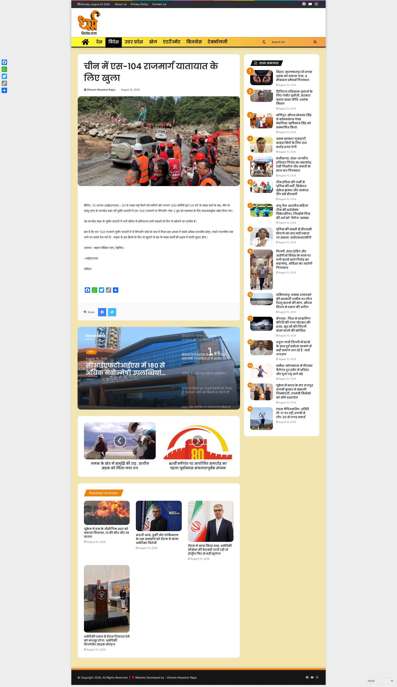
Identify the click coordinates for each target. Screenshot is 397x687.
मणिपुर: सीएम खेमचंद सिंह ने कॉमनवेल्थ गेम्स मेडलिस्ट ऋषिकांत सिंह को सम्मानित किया (294, 121)
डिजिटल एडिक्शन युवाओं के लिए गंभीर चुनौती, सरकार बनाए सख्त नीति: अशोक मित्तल (294, 98)
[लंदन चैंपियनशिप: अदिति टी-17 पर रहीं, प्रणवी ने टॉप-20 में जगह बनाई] (261, 418)
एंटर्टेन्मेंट (172, 42)
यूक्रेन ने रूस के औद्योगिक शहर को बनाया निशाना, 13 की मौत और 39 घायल (106, 533)
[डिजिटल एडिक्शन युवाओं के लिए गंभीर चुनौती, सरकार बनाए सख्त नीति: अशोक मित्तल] (261, 96)
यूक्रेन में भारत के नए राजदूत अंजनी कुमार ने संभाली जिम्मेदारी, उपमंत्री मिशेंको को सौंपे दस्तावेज (294, 391)
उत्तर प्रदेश (134, 42)
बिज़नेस (194, 42)
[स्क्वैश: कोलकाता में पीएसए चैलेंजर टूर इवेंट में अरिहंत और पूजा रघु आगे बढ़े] (261, 371)
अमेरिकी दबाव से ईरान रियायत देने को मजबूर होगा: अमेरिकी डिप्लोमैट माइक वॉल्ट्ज (107, 640)
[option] (159, 368)
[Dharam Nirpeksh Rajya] (89, 22)
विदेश (113, 42)
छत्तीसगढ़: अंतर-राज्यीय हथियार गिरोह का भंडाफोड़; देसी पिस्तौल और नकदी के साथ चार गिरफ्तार (294, 164)
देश (99, 42)
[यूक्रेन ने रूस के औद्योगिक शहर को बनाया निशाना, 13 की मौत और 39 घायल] (107, 513)
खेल (153, 42)
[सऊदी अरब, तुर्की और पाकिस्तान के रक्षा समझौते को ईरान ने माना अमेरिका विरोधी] (159, 516)
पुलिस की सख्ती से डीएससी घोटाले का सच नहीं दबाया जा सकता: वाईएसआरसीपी (294, 233)
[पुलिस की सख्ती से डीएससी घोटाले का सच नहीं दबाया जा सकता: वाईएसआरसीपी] (261, 237)
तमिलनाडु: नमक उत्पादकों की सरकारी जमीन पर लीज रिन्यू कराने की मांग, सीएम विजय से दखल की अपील (294, 301)
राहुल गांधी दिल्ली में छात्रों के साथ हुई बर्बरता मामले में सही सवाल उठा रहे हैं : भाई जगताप (294, 348)
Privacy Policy (139, 4)
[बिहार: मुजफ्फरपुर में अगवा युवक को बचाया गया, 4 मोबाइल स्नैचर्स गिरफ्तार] (261, 77)
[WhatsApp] (4, 69)
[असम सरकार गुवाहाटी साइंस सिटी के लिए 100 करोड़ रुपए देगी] (261, 145)
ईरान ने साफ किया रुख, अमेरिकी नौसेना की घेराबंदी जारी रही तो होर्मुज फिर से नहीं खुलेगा (210, 550)
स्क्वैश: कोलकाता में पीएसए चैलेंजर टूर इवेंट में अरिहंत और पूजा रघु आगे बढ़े (294, 370)
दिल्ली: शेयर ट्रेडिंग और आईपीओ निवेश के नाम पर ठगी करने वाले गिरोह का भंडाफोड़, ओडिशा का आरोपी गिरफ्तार (294, 259)
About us (121, 4)
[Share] (4, 90)
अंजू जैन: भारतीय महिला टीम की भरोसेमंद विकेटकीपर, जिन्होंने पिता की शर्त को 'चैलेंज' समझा (293, 212)
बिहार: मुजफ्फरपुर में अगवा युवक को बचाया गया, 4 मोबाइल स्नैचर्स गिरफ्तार (294, 76)
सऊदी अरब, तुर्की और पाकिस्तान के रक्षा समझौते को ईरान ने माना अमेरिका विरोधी (157, 539)
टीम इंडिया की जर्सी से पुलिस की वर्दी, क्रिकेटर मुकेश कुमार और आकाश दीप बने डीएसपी (292, 188)
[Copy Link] (4, 83)
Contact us (159, 4)
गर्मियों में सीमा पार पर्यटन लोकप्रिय (121, 369)
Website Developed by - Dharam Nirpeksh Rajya (166, 677)
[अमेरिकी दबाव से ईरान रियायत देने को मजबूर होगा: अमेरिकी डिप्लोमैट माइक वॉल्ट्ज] (107, 599)
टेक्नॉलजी (218, 42)
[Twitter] (4, 76)
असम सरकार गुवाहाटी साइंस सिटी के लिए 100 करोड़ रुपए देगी (291, 143)
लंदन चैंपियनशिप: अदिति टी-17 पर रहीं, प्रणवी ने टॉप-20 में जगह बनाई (292, 413)
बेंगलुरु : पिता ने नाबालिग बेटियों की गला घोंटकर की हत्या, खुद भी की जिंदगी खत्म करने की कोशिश (293, 325)
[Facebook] (4, 62)
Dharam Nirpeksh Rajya (101, 89)
